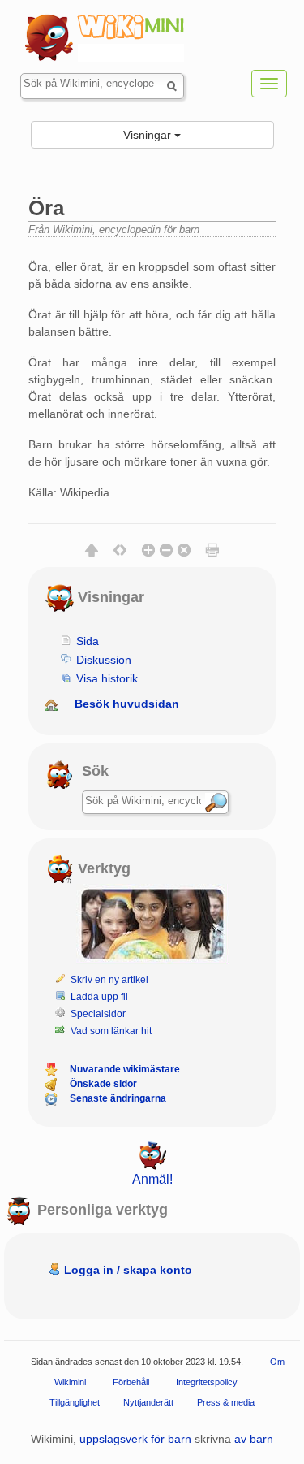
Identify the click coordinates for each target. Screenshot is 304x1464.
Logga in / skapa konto (128, 1269)
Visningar (148, 134)
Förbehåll (131, 1381)
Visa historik (107, 678)
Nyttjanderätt (148, 1401)
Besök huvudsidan (127, 703)
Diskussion (103, 659)
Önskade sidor (103, 1083)
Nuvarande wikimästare (125, 1069)
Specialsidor (98, 1014)
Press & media (226, 1401)
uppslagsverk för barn (135, 1438)
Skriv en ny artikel (109, 979)
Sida (87, 641)
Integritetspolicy (207, 1381)
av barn (253, 1438)
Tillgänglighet (74, 1401)
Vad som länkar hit (111, 1031)
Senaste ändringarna (118, 1098)
